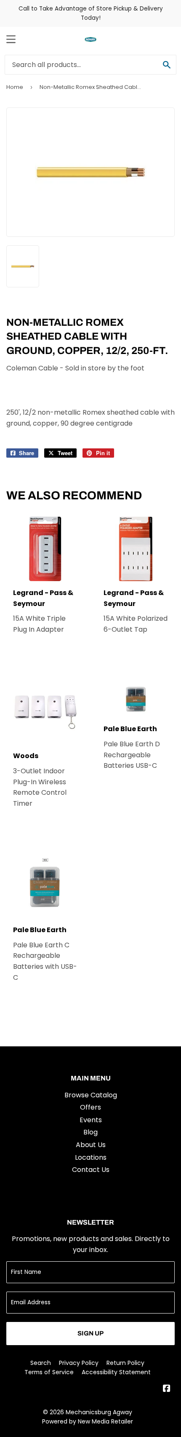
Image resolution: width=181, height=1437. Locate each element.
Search (40, 1363)
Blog (90, 1132)
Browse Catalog (90, 1095)
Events (91, 1120)
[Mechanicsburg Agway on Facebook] (166, 1389)
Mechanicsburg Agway (99, 1412)
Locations (90, 1157)
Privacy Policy (78, 1363)
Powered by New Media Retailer (87, 1421)
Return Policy (125, 1363)
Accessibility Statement (116, 1372)
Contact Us (90, 1169)
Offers (90, 1107)
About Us (91, 1145)
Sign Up (90, 1333)
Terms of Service (49, 1372)
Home (14, 87)
